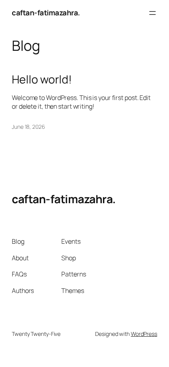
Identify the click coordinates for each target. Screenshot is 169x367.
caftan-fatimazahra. (46, 12)
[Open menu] (152, 13)
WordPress (144, 333)
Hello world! (42, 79)
